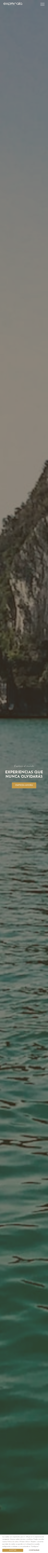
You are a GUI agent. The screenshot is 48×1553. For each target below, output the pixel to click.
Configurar (34, 1550)
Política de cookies (13, 1541)
